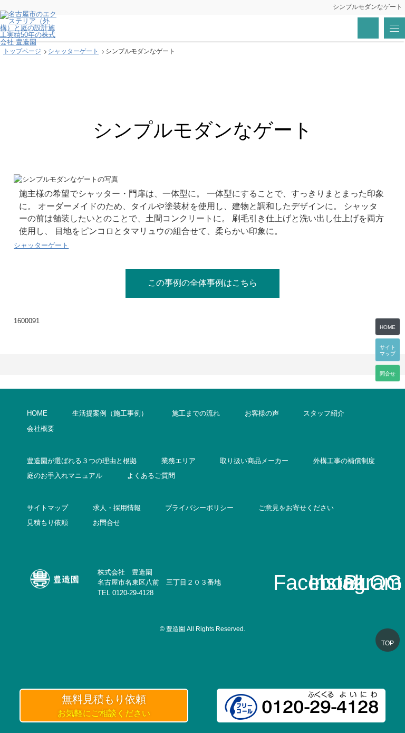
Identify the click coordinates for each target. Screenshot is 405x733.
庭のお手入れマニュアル (64, 476)
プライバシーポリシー (199, 508)
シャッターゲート (41, 245)
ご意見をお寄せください (296, 508)
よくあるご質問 (151, 476)
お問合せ (106, 523)
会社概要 (40, 429)
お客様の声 (262, 413)
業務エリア (178, 461)
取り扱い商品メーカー (254, 461)
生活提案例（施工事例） (110, 413)
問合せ (388, 374)
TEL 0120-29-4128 (125, 593)
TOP (387, 643)
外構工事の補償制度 (344, 461)
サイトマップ (47, 508)
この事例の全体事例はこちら (202, 282)
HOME (37, 413)
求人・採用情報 (117, 508)
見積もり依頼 (47, 523)
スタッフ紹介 (323, 413)
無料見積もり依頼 (103, 705)
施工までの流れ (196, 413)
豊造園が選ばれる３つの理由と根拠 (82, 461)
